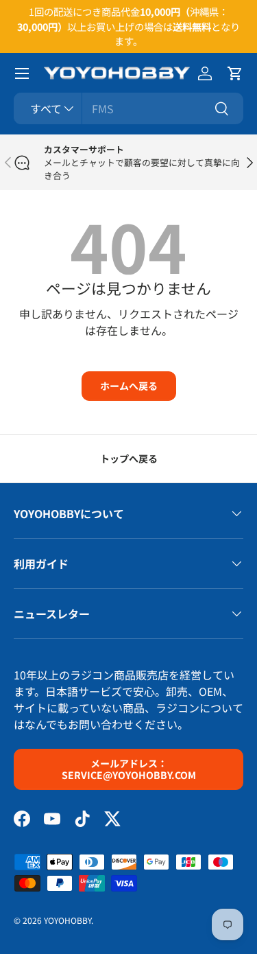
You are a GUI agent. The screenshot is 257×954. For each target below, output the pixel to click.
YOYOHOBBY (67, 920)
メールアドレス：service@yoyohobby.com (129, 769)
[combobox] (128, 108)
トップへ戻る (129, 458)
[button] (235, 73)
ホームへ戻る (129, 386)
